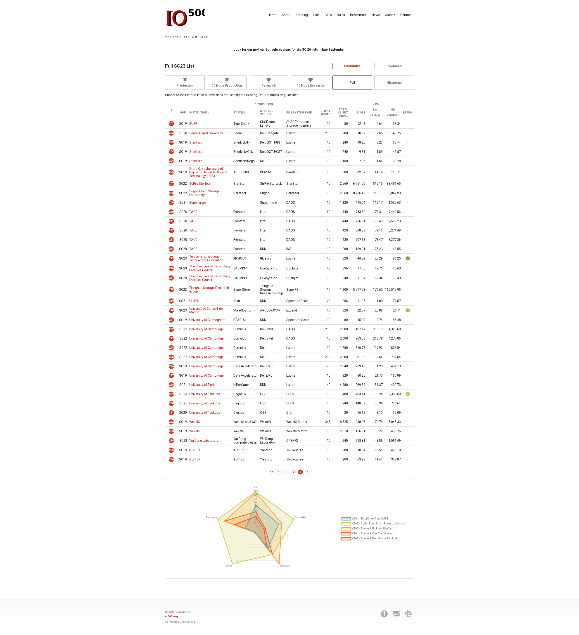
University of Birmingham (207, 320)
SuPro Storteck (200, 183)
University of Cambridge (206, 329)
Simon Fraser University (206, 133)
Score (360, 112)
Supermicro (197, 202)
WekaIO (194, 422)
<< (271, 471)
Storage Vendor (266, 113)
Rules (341, 15)
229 (171, 394)
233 (171, 431)
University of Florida (203, 385)
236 (171, 459)
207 (171, 183)
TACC (193, 212)
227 (171, 375)
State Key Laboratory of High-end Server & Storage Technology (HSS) (208, 172)
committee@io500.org (180, 621)
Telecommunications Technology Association (206, 258)
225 (171, 357)
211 (171, 221)
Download (394, 66)
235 (171, 450)
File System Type (299, 112)
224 (171, 347)
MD (393, 109)
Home (272, 15)
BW (375, 109)
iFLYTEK (194, 450)
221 (171, 319)
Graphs (390, 15)
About (286, 15)
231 (171, 412)
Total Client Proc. (343, 112)
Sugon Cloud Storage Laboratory (204, 193)
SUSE (193, 123)
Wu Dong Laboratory (203, 440)
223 (171, 338)
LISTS (187, 36)
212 (171, 230)
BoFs (328, 15)
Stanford (195, 142)
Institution (198, 112)
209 (171, 202)
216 (171, 268)
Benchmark (358, 15)
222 (171, 329)
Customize (352, 66)
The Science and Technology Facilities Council (209, 268)
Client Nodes (325, 113)
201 (171, 123)
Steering (302, 15)
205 (171, 160)
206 (171, 172)
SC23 (194, 36)
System (239, 112)
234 (171, 440)
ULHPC (194, 301)
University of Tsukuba (204, 394)
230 (171, 403)
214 (171, 248)
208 (171, 193)
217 (171, 277)
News (376, 15)
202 (171, 133)
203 (171, 142)
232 (171, 421)
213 (171, 239)
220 (171, 310)
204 (171, 151)
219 (171, 300)
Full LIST (203, 36)
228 (171, 384)
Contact (406, 15)
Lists (316, 15)
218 (171, 289)
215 (171, 258)
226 (171, 366)
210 (171, 211)
